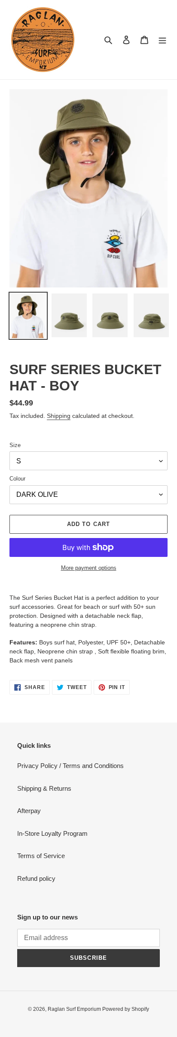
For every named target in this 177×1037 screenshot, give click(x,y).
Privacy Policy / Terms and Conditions (70, 765)
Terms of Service (41, 855)
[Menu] (162, 39)
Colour (17, 478)
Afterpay (29, 810)
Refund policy (36, 878)
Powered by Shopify (125, 1009)
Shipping (58, 415)
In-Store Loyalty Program (52, 833)
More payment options (88, 568)
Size (15, 445)
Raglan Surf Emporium (75, 1009)
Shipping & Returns (44, 788)
